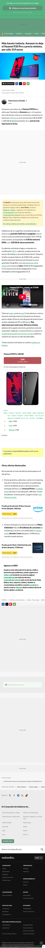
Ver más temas (8, 841)
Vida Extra (26, 871)
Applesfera (5, 874)
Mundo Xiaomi (6, 880)
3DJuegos (26, 868)
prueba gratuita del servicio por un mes (17, 334)
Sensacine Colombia (28, 931)
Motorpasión (26, 895)
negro (11, 313)
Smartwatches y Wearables (11, 816)
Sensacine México (28, 928)
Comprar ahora (22, 360)
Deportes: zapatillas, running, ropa (32, 817)
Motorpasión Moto (28, 898)
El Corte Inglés (8, 33)
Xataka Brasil (5, 928)
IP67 (14, 251)
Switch (25, 830)
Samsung (5, 826)
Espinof (25, 885)
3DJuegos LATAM (28, 925)
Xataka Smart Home (7, 877)
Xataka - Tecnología (33, 600)
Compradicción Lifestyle (11, 215)
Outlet (37, 33)
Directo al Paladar (7, 895)
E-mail (28, 83)
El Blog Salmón (27, 908)
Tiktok (26, 795)
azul (22, 313)
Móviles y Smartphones (17, 600)
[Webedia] (8, 859)
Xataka (4, 868)
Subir (37, 858)
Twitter (20, 83)
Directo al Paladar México (9, 933)
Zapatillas (19, 33)
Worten (11, 430)
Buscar (42, 849)
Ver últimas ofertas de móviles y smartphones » (20, 224)
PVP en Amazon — (10, 514)
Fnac (10, 425)
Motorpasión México (29, 933)
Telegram (6, 210)
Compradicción (8, 212)
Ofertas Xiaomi (21, 787)
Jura (3, 834)
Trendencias (5, 908)
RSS (22, 795)
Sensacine (26, 882)
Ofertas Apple (33, 787)
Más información (38, 946)
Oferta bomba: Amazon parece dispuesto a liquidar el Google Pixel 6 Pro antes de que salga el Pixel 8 (23, 781)
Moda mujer (27, 822)
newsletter (33, 585)
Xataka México (6, 925)
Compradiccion (6, 914)
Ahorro (25, 834)
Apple (25, 826)
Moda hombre (7, 822)
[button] (18, 100)
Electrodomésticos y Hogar (11, 812)
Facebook (16, 83)
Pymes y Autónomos (28, 911)
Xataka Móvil (5, 871)
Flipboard (24, 83)
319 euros (14, 118)
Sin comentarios (9, 83)
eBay (10, 421)
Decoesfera (5, 911)
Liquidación (28, 33)
